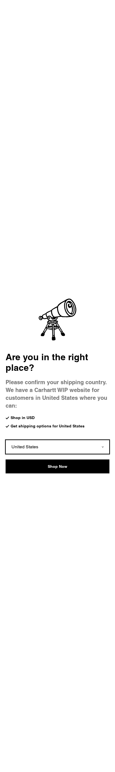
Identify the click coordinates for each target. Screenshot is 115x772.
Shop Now (57, 466)
